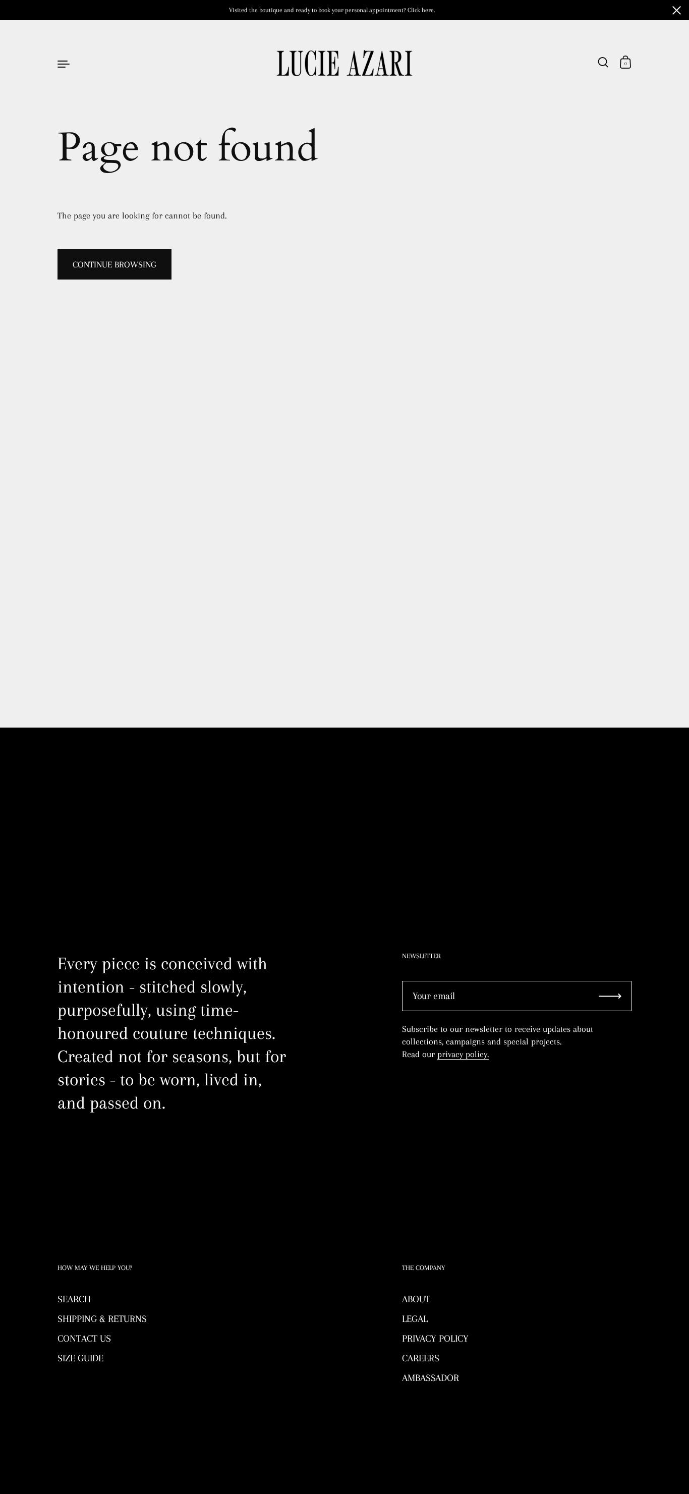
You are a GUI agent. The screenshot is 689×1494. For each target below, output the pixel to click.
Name (68, 789)
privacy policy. (463, 1054)
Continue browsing (114, 264)
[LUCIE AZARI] (344, 63)
